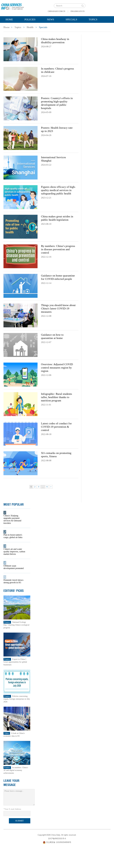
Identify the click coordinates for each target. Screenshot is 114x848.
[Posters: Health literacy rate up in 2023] (20, 138)
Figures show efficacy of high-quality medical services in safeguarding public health (58, 190)
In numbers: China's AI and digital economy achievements (15, 770)
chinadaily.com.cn (56, 11)
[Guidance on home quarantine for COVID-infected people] (20, 286)
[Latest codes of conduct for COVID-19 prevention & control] (20, 433)
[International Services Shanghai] (20, 167)
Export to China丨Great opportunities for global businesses (15, 662)
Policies (29, 19)
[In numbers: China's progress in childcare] (20, 79)
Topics (93, 19)
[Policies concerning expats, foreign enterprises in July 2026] (16, 681)
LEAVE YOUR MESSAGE (11, 783)
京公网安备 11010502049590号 (58, 842)
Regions (11, 26)
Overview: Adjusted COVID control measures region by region (57, 367)
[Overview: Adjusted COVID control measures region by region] (20, 374)
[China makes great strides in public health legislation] (20, 226)
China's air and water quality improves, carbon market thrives (14, 551)
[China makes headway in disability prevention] (20, 49)
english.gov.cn (78, 11)
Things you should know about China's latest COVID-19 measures (58, 308)
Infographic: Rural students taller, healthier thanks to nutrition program (56, 397)
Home (9, 19)
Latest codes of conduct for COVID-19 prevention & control (56, 427)
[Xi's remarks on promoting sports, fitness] (20, 463)
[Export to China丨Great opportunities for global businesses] (16, 644)
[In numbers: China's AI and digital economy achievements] (16, 753)
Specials (71, 19)
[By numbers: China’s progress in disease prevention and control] (20, 256)
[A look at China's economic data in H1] (16, 718)
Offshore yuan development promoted (13, 567)
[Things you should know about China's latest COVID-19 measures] (20, 315)
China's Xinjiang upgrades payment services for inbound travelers (12, 519)
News (50, 19)
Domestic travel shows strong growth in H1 (13, 581)
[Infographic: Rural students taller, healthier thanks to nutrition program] (20, 404)
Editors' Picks (13, 591)
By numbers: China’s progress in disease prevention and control (58, 249)
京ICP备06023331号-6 (57, 838)
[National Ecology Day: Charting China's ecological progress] (16, 607)
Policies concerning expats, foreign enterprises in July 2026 (16, 699)
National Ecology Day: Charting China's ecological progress (16, 625)
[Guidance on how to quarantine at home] (20, 345)
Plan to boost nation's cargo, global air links (12, 536)
